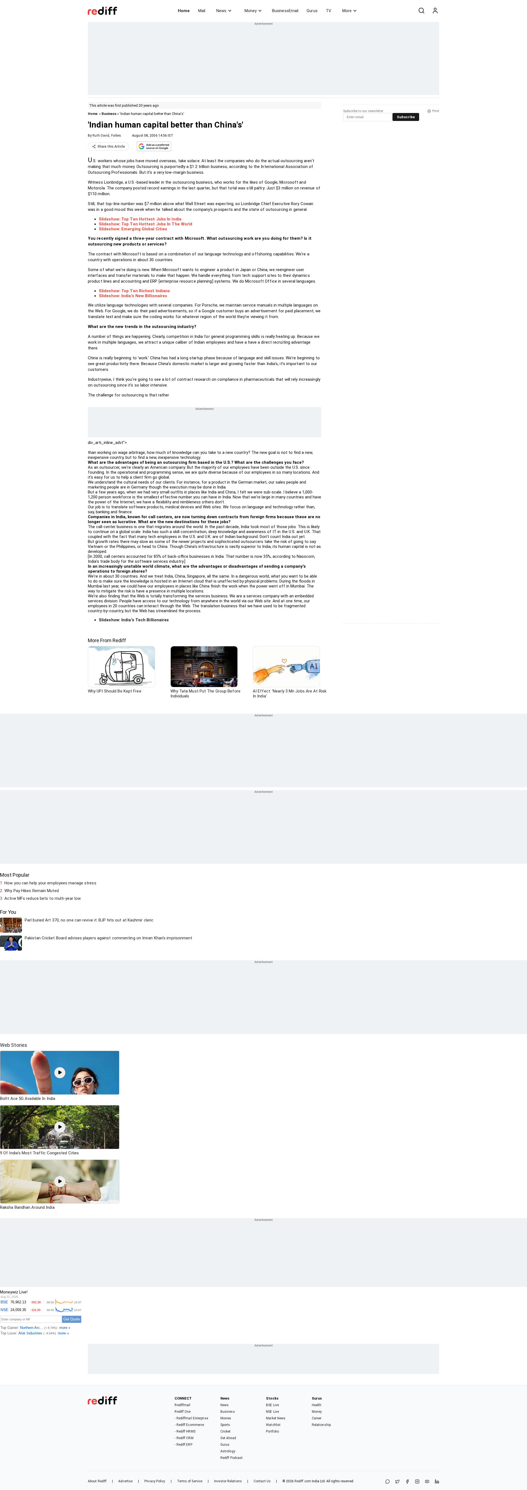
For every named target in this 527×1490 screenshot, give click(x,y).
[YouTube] (427, 1482)
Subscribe (406, 117)
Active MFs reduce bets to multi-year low (42, 898)
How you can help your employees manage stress (50, 883)
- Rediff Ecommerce (189, 1425)
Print (435, 111)
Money (251, 10)
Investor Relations (228, 1481)
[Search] (421, 10)
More (347, 10)
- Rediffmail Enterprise (191, 1418)
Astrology (227, 1451)
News (221, 10)
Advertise (125, 1481)
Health (317, 1405)
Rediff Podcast (231, 1458)
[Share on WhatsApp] (387, 1482)
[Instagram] (417, 1482)
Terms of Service (190, 1481)
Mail (201, 10)
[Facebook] (407, 1482)
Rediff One (182, 1412)
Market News (275, 1418)
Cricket (225, 1431)
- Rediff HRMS (185, 1431)
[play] (59, 1072)
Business (109, 114)
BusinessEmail (285, 10)
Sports (225, 1425)
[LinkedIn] (437, 1482)
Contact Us (262, 1481)
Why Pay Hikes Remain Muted (31, 890)
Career (317, 1418)
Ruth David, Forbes (106, 135)
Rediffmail (182, 1405)
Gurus (312, 10)
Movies (225, 1418)
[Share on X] (397, 1482)
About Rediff (97, 1481)
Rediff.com (303, 1481)
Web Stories (13, 1045)
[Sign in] (435, 10)
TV (328, 10)
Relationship (321, 1425)
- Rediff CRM (184, 1438)
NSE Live (272, 1412)
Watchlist (273, 1425)
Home (184, 10)
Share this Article (111, 146)
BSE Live (272, 1405)
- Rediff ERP (183, 1445)
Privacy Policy (154, 1481)
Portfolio (272, 1431)
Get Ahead (228, 1438)
